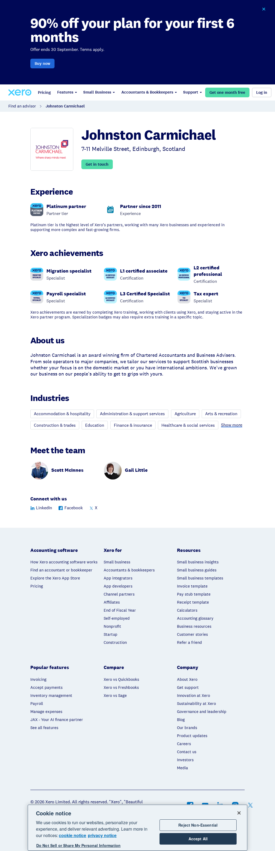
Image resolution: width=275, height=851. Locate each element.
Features (65, 92)
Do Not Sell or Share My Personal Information (78, 845)
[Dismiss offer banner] (264, 9)
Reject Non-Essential (198, 825)
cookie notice (72, 835)
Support (190, 92)
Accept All (198, 838)
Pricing (44, 92)
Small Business (97, 92)
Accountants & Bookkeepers (147, 92)
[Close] (239, 813)
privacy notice (102, 835)
